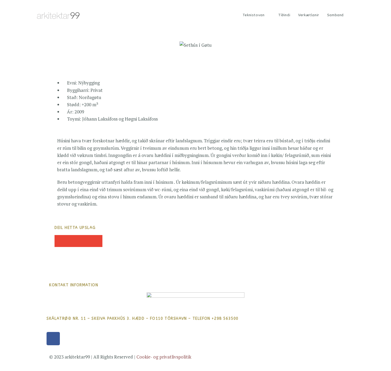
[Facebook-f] (53, 338)
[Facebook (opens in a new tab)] (353, 15)
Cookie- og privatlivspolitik (163, 357)
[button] (60, 241)
